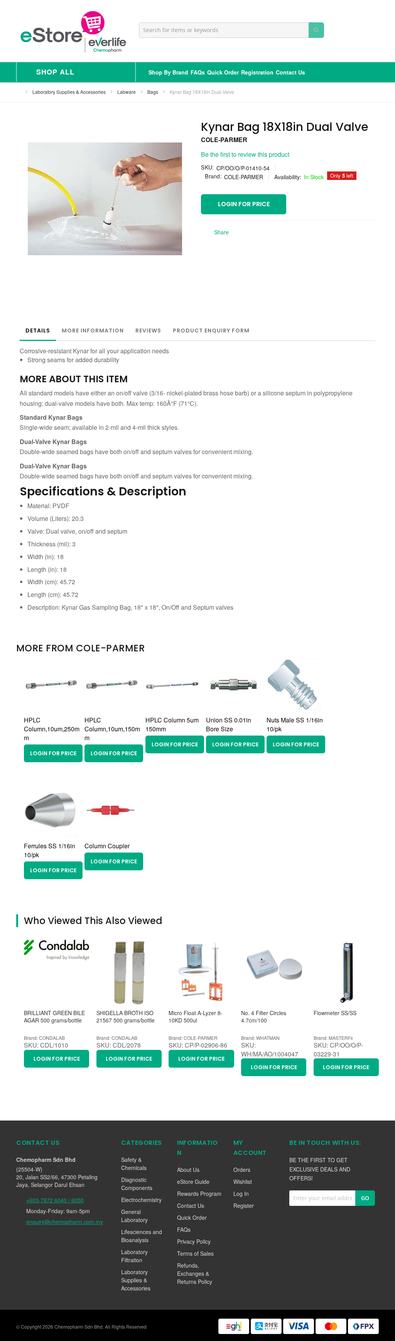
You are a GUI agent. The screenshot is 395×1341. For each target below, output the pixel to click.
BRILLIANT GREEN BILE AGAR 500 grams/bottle (54, 1016)
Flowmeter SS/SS (335, 1013)
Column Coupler (107, 845)
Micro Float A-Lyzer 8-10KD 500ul (196, 1016)
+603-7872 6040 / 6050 (55, 1200)
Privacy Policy (194, 1241)
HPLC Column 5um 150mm (172, 724)
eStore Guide (193, 1181)
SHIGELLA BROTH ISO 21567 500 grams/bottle (125, 1016)
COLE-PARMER (224, 139)
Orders (241, 1169)
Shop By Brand (168, 72)
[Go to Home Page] (18, 91)
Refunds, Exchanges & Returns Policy (194, 1273)
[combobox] (231, 30)
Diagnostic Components (136, 1184)
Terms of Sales (195, 1253)
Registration (257, 72)
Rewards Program (199, 1193)
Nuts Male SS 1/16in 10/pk (295, 724)
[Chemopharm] (72, 31)
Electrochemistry (141, 1200)
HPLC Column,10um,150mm (112, 728)
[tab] (38, 330)
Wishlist (242, 1181)
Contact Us (290, 72)
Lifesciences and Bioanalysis (141, 1236)
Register (243, 1205)
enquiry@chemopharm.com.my (64, 1222)
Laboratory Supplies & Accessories (69, 91)
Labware (127, 91)
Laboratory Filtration (134, 1256)
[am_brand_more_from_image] (51, 709)
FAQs (198, 72)
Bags (153, 91)
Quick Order (223, 72)
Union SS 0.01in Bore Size (228, 724)
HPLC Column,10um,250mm (51, 728)
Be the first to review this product (245, 154)
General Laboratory (134, 1216)
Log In (241, 1193)
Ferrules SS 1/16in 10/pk (49, 850)
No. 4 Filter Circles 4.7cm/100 (263, 1016)
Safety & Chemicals (134, 1163)
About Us (188, 1169)
